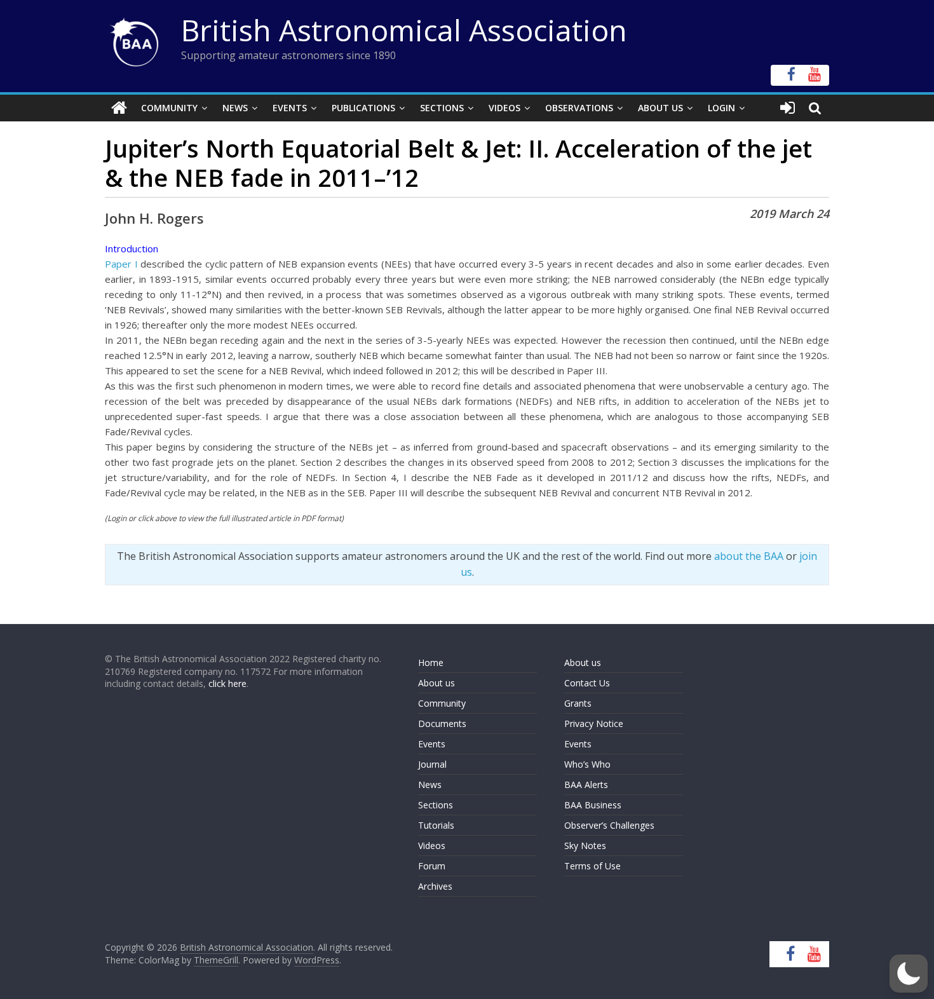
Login (721, 108)
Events (290, 108)
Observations (579, 108)
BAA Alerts (586, 784)
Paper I (121, 263)
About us (436, 683)
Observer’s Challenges (609, 825)
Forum (431, 866)
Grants (578, 703)
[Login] (787, 108)
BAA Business (592, 805)
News (235, 108)
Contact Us (587, 683)
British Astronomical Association (404, 30)
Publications (363, 108)
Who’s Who (587, 764)
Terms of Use (592, 866)
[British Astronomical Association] (119, 108)
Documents (442, 723)
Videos (504, 108)
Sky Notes (585, 845)
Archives (435, 886)
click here (227, 683)
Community (169, 108)
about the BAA (748, 556)
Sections (442, 108)
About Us (660, 108)
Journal (432, 764)
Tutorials (436, 825)
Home (430, 662)
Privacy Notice (593, 723)
